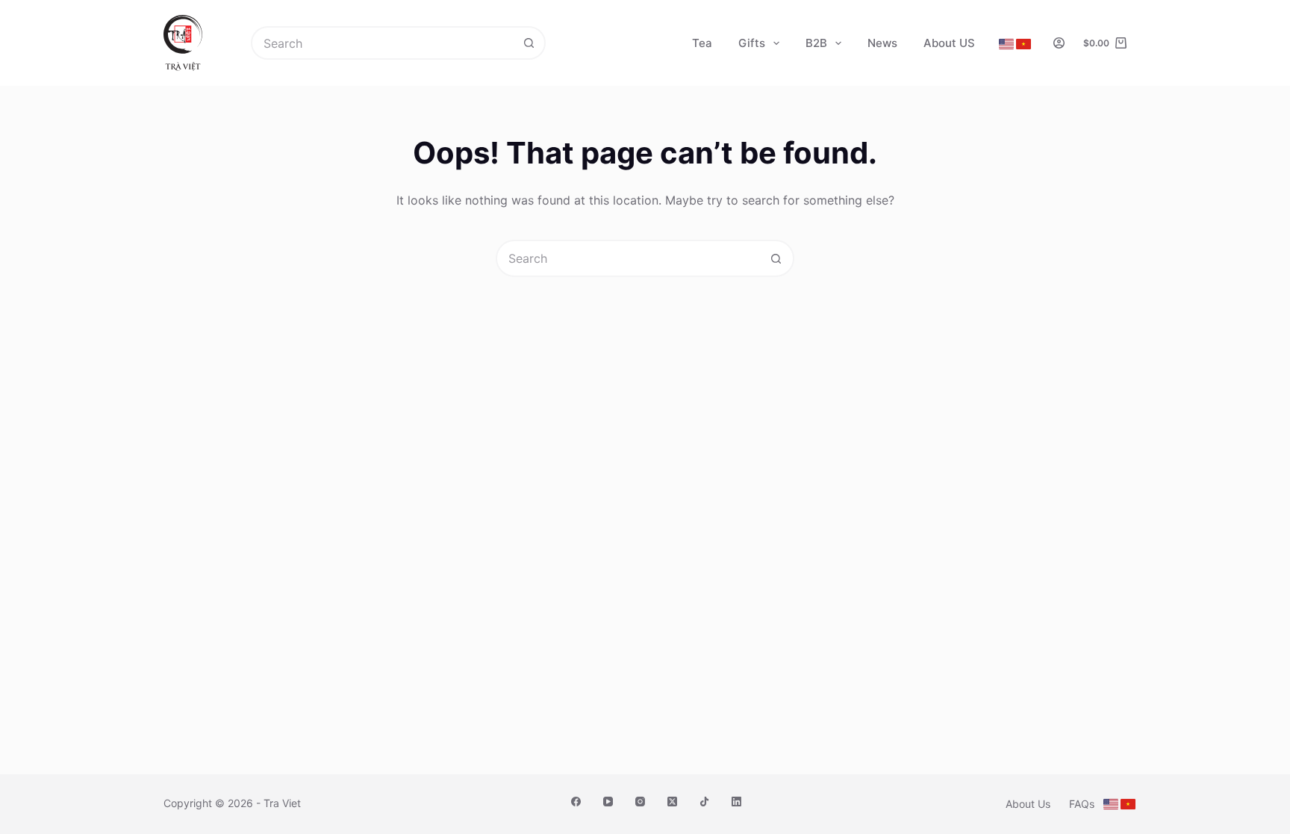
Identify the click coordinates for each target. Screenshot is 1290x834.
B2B (816, 43)
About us (1028, 803)
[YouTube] (608, 801)
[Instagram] (640, 801)
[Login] (1059, 43)
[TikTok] (704, 801)
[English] (1006, 44)
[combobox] (383, 43)
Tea (702, 43)
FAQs (1081, 803)
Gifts (751, 43)
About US (949, 43)
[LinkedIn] (736, 801)
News (882, 43)
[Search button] (529, 43)
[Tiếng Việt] (1023, 44)
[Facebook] (576, 801)
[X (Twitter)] (672, 801)
